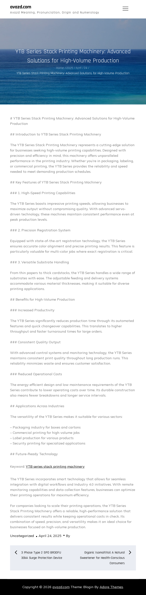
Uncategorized (22, 536)
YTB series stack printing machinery (55, 466)
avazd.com (20, 7)
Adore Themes (111, 587)
